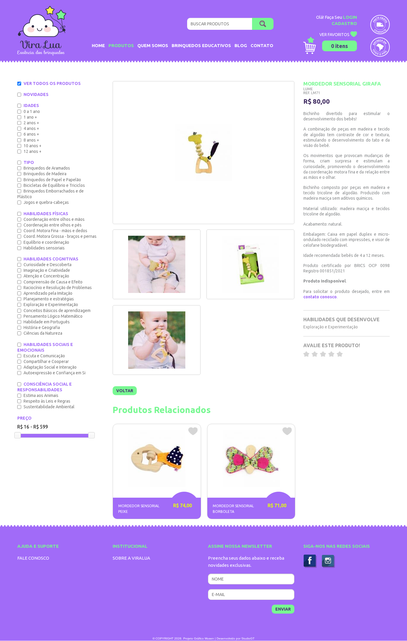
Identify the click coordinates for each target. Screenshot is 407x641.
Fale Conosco (33, 558)
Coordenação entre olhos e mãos (54, 219)
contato (262, 45)
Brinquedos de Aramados (47, 168)
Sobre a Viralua (131, 558)
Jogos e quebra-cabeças (46, 202)
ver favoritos (334, 34)
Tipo (29, 162)
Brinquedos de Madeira (45, 173)
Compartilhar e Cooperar (46, 361)
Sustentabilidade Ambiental (49, 406)
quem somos (152, 45)
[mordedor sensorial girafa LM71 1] (157, 340)
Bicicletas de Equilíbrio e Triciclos (54, 185)
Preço (24, 418)
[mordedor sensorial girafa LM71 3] (157, 264)
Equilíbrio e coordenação (46, 242)
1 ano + (30, 117)
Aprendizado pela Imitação (48, 293)
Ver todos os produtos (52, 83)
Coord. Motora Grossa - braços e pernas (60, 236)
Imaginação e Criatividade (47, 270)
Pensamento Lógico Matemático (53, 316)
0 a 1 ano (32, 111)
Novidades (36, 94)
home (98, 45)
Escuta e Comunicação (44, 355)
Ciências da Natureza (43, 333)
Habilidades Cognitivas (51, 259)
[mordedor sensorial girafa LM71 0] (203, 152)
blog (240, 45)
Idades (31, 105)
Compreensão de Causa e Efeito (53, 282)
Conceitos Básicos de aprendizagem (57, 310)
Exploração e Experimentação (51, 304)
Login (350, 17)
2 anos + (31, 122)
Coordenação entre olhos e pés (53, 225)
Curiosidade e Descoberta (48, 264)
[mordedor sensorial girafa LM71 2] (250, 264)
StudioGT (247, 638)
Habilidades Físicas (46, 213)
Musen (209, 638)
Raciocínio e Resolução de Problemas (58, 287)
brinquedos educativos (201, 45)
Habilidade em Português (47, 321)
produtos (121, 45)
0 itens (339, 46)
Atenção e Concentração (46, 276)
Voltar (124, 390)
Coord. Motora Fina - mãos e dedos (55, 230)
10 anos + (32, 145)
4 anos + (31, 128)
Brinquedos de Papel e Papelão (52, 179)
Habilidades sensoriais (44, 248)
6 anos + (31, 134)
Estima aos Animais (41, 395)
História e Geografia (42, 327)
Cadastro (344, 23)
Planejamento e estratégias (49, 299)
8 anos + (31, 140)
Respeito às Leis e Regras (47, 401)
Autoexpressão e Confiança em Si (55, 372)
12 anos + (32, 151)
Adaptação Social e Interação (50, 367)
